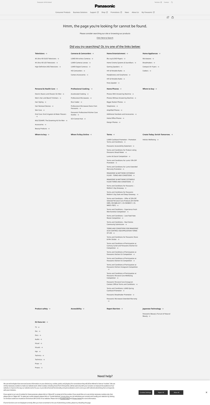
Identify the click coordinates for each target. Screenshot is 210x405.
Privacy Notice (77, 398)
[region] (105, 392)
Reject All (161, 392)
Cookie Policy (65, 398)
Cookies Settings (145, 392)
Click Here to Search (105, 38)
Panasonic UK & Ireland (44, 2)
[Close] (206, 392)
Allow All (176, 392)
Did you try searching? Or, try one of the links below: (105, 46)
